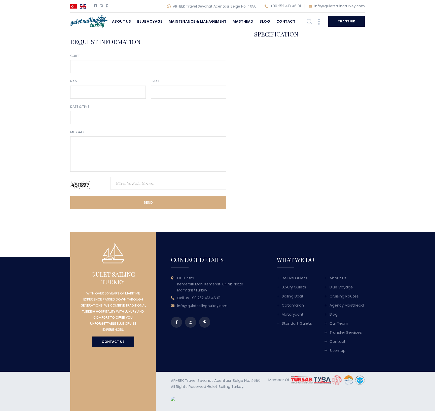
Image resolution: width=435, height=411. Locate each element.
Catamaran (293, 305)
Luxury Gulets (294, 287)
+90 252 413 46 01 (285, 6)
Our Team (339, 323)
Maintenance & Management (197, 21)
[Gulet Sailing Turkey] (88, 21)
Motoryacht (293, 314)
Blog (265, 21)
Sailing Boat (293, 296)
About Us (121, 21)
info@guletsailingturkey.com (339, 6)
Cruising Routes (344, 296)
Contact (285, 21)
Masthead (243, 21)
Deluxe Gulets (294, 278)
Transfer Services (346, 332)
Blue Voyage (149, 21)
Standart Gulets (297, 323)
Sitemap (338, 350)
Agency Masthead (347, 305)
